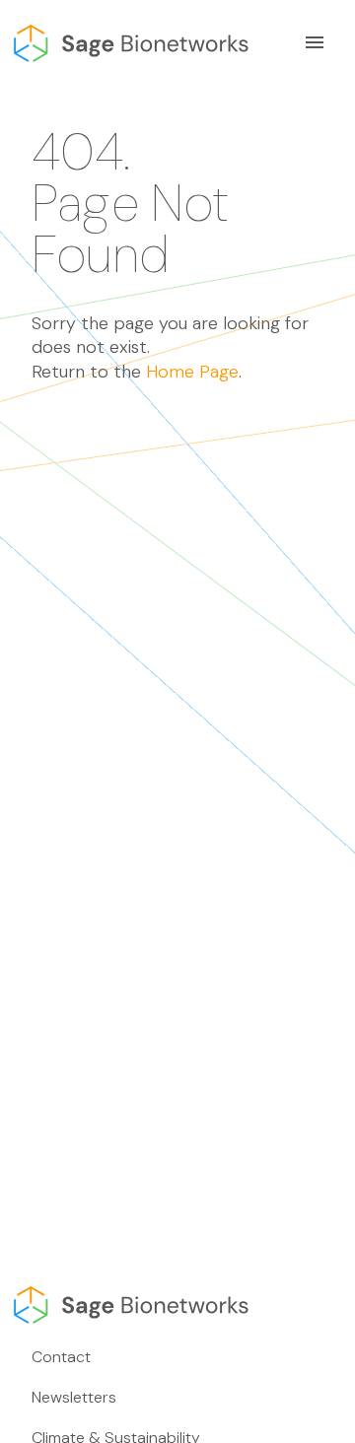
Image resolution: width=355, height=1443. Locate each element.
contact (61, 1356)
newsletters (74, 1397)
